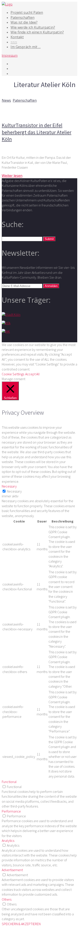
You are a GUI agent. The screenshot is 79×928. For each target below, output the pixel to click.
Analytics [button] (8, 840)
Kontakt (17, 37)
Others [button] (6, 899)
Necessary (14, 491)
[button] (49, 239)
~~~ (14, 42)
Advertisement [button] (12, 870)
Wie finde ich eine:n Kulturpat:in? (37, 32)
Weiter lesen (12, 175)
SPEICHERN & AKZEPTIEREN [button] (21, 924)
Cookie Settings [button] (13, 374)
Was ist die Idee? (24, 22)
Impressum (10, 55)
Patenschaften (22, 17)
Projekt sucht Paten (27, 12)
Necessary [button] (9, 486)
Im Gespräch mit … (26, 46)
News (6, 100)
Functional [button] (9, 781)
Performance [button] (11, 811)
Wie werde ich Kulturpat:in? (33, 27)
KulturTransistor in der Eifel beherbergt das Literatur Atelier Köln (36, 132)
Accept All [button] (32, 374)
